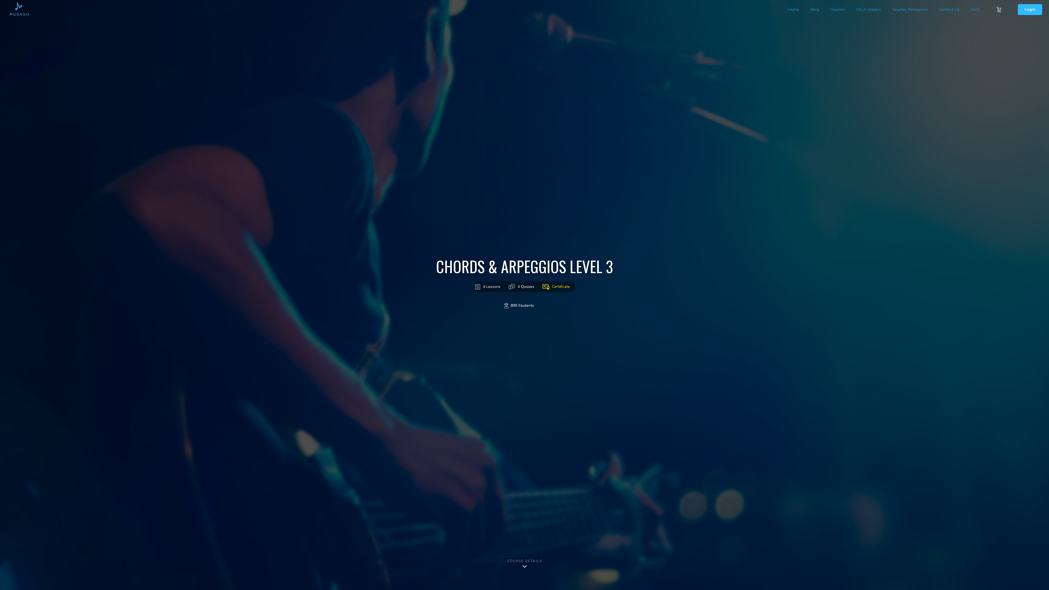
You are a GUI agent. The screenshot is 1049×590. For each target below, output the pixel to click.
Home (793, 10)
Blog (814, 10)
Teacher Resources (910, 10)
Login (1030, 9)
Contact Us (949, 10)
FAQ (975, 10)
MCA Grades (868, 10)
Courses (837, 10)
